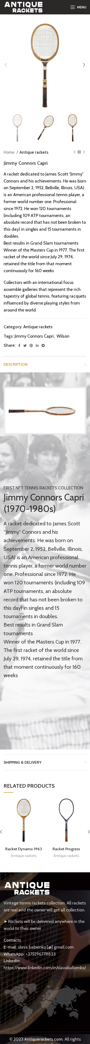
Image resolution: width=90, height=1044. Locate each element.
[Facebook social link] (19, 345)
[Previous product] (74, 152)
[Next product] (84, 152)
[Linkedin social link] (37, 345)
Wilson (63, 336)
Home (9, 152)
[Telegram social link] (43, 345)
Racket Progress (66, 848)
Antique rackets (33, 152)
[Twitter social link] (25, 345)
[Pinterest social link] (31, 345)
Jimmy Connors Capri (34, 336)
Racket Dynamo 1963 (23, 848)
